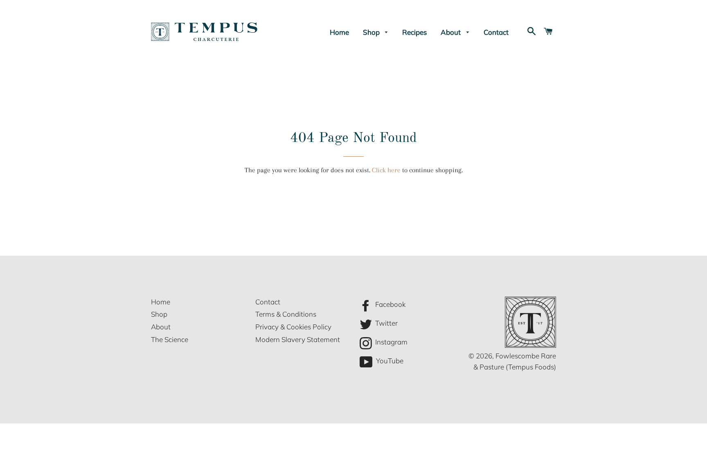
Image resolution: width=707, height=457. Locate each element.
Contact (496, 32)
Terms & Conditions (285, 314)
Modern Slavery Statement (297, 339)
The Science (169, 339)
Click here (386, 170)
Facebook (389, 304)
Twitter (386, 323)
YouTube (388, 361)
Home (339, 32)
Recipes (414, 32)
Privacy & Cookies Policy (293, 326)
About (451, 32)
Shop (372, 32)
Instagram (391, 342)
